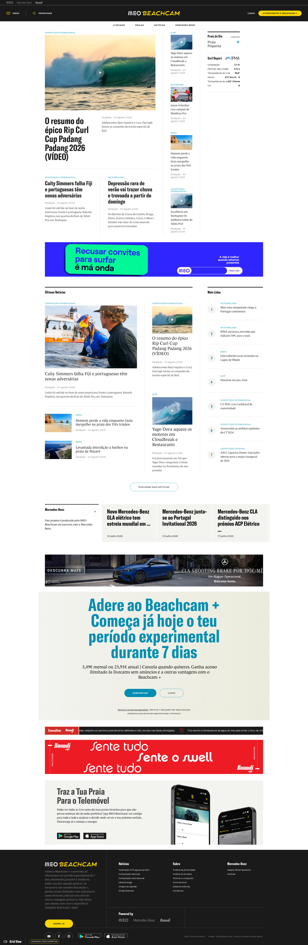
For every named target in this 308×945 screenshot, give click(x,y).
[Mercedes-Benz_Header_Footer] (24, 2)
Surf (173, 33)
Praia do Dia (215, 36)
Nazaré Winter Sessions (239, 870)
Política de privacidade (184, 870)
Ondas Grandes (126, 891)
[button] (85, 512)
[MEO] (9, 2)
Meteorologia (116, 177)
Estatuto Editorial (181, 886)
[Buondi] (39, 2)
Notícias (231, 874)
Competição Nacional (232, 448)
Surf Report (215, 58)
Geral (174, 133)
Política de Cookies (182, 874)
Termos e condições (183, 878)
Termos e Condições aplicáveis (133, 710)
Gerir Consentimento (194, 936)
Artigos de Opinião (128, 886)
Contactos (178, 891)
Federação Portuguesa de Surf (134, 870)
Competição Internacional (60, 33)
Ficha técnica (179, 882)
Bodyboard (177, 85)
